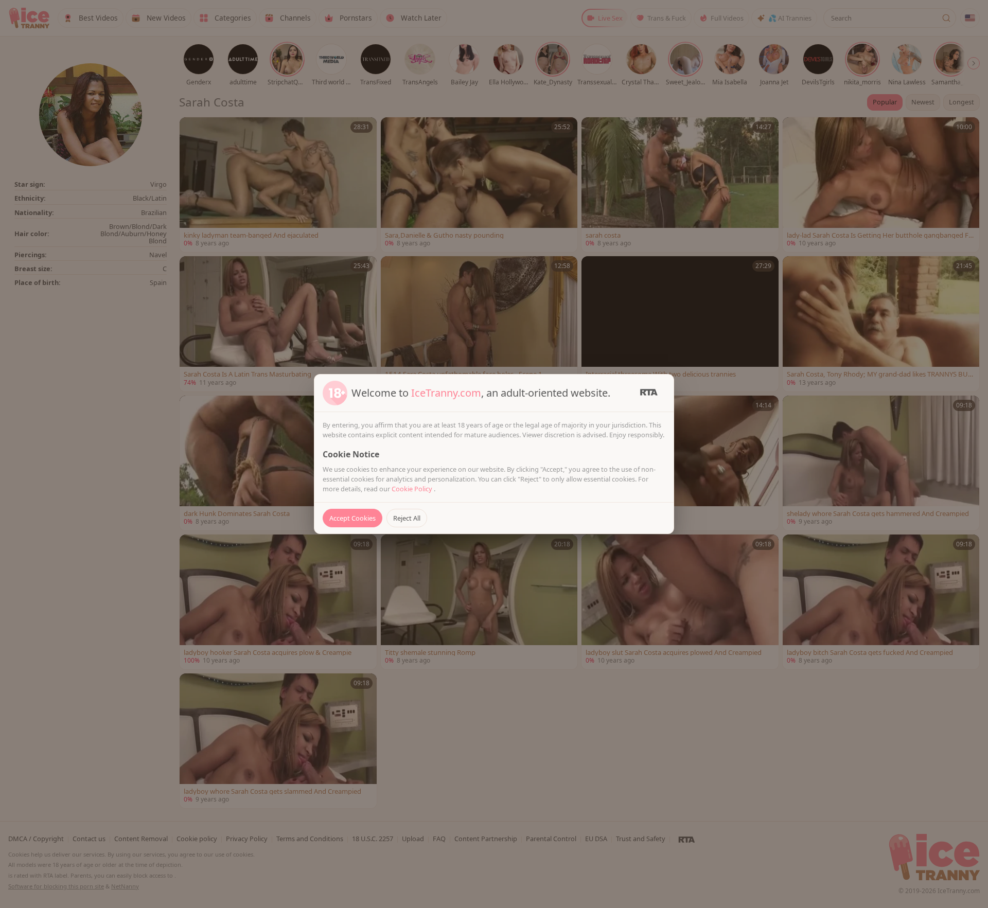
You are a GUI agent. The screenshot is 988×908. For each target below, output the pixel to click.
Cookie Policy (413, 488)
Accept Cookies (352, 518)
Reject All (406, 518)
